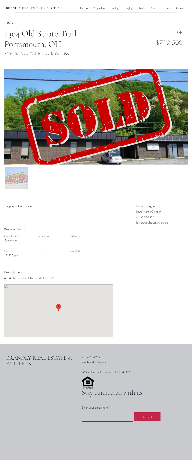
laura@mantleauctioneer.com (152, 222)
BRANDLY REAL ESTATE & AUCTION (39, 360)
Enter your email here (95, 407)
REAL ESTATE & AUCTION (42, 8)
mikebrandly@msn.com (94, 362)
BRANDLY (14, 8)
